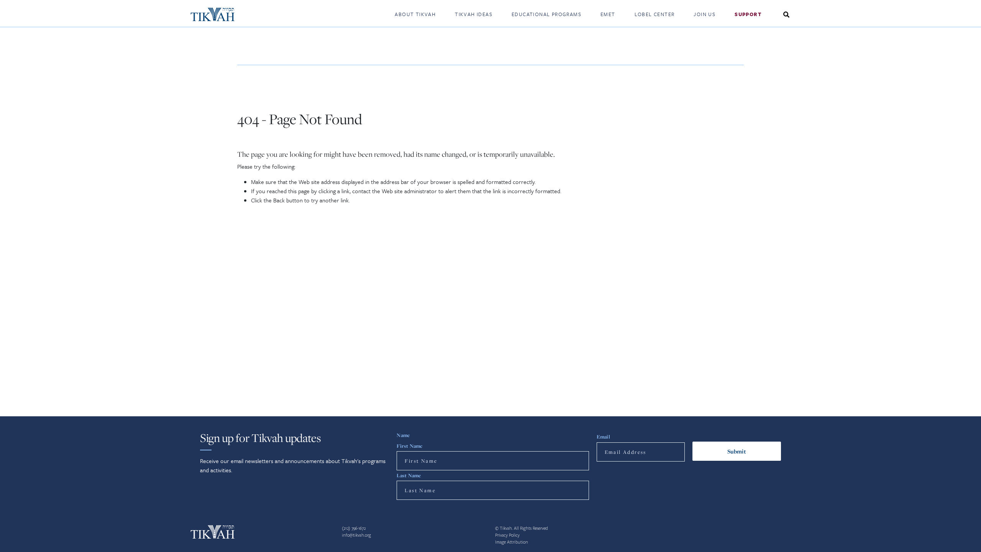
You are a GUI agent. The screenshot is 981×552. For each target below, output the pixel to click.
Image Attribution (511, 542)
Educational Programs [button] (546, 14)
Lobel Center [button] (655, 14)
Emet (607, 14)
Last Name (409, 475)
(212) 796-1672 (354, 528)
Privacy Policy (507, 535)
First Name (409, 445)
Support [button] (748, 14)
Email (603, 436)
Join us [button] (704, 14)
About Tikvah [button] (415, 14)
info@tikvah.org (356, 535)
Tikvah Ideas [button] (473, 14)
